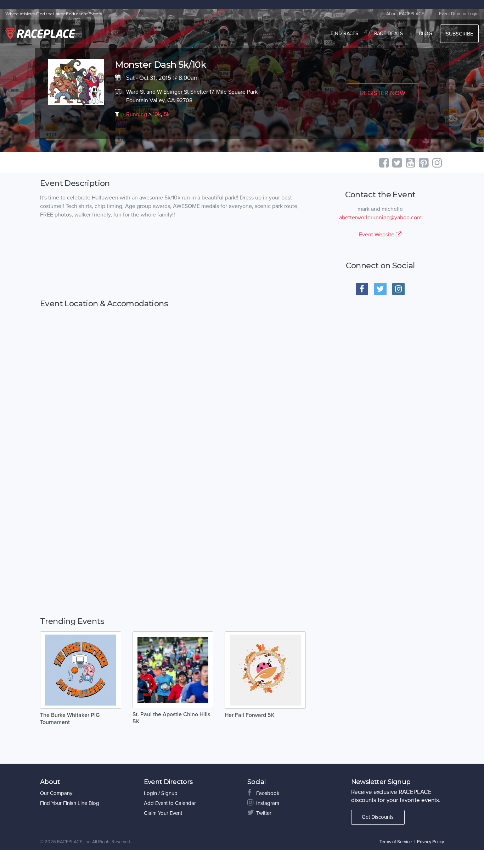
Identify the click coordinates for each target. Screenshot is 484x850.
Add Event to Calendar (170, 803)
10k (157, 114)
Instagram (267, 803)
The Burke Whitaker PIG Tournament (70, 719)
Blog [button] (425, 34)
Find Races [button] (345, 34)
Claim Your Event (163, 813)
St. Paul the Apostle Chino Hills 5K (171, 718)
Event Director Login (459, 14)
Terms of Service (395, 842)
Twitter (263, 813)
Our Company (56, 793)
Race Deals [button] (388, 34)
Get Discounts (378, 817)
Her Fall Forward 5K (250, 715)
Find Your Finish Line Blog (69, 803)
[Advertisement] (173, 259)
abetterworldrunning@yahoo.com (380, 217)
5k (167, 114)
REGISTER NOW (382, 93)
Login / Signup (161, 793)
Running (136, 114)
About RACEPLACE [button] (405, 14)
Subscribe (459, 34)
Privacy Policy (430, 842)
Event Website (377, 234)
